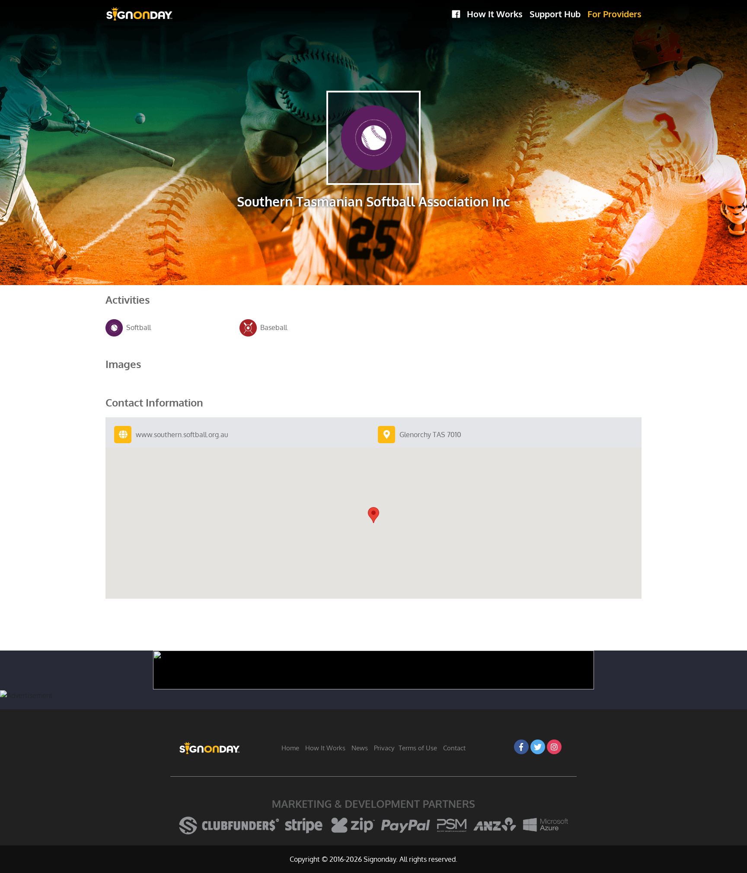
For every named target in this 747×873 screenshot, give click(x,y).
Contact (454, 748)
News (359, 748)
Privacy (384, 748)
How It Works (495, 13)
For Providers (614, 13)
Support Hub (555, 13)
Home (290, 748)
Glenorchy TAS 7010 (430, 434)
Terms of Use (418, 748)
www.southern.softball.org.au (182, 434)
